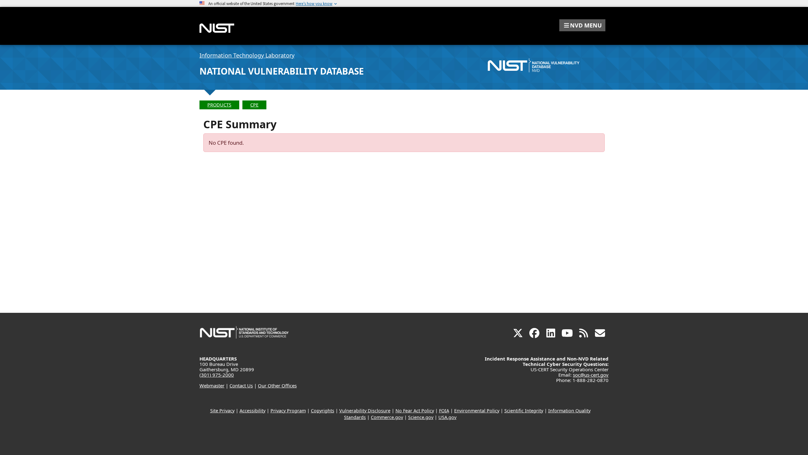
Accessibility (252, 411)
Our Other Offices (277, 385)
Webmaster (211, 385)
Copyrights (322, 411)
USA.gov (447, 417)
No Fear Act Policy (414, 411)
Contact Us (241, 385)
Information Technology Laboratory (246, 55)
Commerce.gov (387, 417)
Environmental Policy (476, 411)
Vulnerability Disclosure (364, 411)
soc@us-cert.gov (591, 375)
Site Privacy (222, 411)
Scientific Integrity (523, 411)
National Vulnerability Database (281, 71)
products (219, 105)
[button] (582, 25)
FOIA (444, 411)
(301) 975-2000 (216, 375)
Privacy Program (288, 411)
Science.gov (420, 417)
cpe (254, 105)
